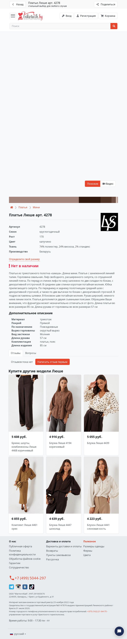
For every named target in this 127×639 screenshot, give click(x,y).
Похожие (92, 183)
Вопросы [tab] (30, 353)
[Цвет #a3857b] (44, 200)
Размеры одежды (93, 546)
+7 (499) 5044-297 (30, 577)
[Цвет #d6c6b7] (116, 200)
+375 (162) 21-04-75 (97, 611)
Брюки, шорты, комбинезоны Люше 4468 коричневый (24, 446)
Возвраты (52, 550)
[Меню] (13, 16)
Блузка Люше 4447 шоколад (60, 526)
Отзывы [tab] (15, 353)
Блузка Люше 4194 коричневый (60, 444)
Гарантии (14, 563)
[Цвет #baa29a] (117, 200)
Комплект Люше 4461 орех (24, 526)
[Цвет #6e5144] (114, 200)
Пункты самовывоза (58, 555)
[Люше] (109, 222)
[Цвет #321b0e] (90, 200)
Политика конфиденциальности (22, 552)
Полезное (89, 541)
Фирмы (87, 550)
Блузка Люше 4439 (98, 443)
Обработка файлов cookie (25, 558)
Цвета (87, 555)
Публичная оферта (20, 546)
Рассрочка (52, 559)
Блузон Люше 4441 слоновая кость (98, 526)
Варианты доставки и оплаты (64, 546)
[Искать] (113, 26)
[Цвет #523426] (106, 200)
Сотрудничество (19, 567)
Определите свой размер (24, 259)
